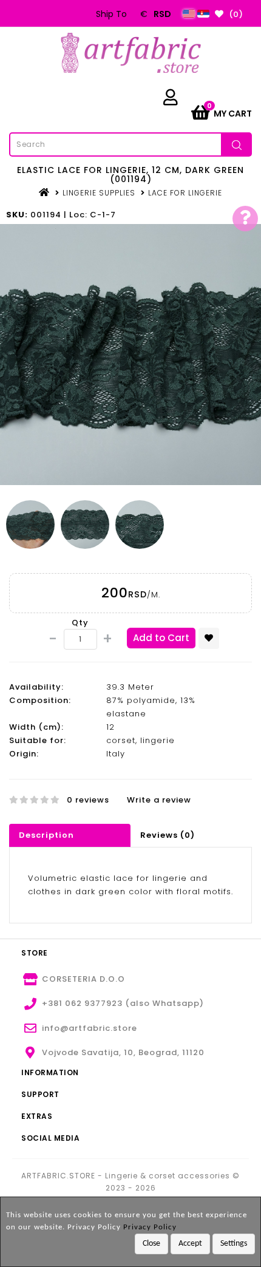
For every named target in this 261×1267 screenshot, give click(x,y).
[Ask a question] (245, 218)
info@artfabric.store (89, 1028)
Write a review (159, 800)
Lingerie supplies (99, 193)
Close (151, 1243)
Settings (233, 1243)
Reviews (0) (167, 835)
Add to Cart (161, 637)
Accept (190, 1243)
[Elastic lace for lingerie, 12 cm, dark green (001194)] (130, 354)
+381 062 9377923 (82, 1003)
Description (46, 835)
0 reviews (88, 800)
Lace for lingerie (185, 193)
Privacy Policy (150, 1227)
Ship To (111, 14)
